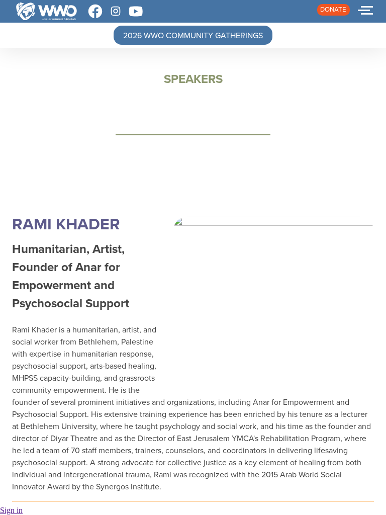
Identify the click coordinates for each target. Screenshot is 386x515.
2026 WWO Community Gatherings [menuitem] (193, 35)
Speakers (193, 79)
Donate (333, 9)
